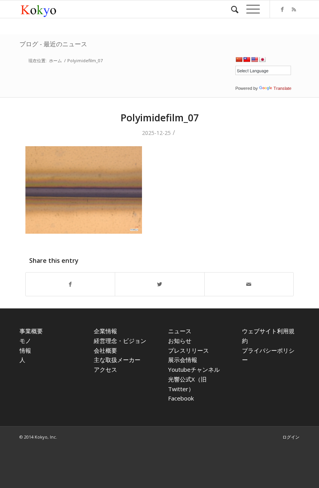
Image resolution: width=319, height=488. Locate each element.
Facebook (181, 398)
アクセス (105, 369)
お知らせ (179, 341)
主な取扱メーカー (117, 360)
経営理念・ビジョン (120, 341)
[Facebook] (282, 9)
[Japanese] (262, 59)
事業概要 (31, 331)
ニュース (179, 331)
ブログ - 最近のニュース (53, 44)
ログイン (291, 437)
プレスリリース (188, 350)
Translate (282, 88)
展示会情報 (182, 360)
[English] (254, 59)
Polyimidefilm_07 (160, 117)
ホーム (55, 60)
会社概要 (105, 350)
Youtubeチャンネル (194, 369)
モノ (25, 341)
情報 (25, 350)
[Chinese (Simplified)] (238, 59)
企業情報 (105, 331)
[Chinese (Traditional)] (246, 59)
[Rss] (294, 9)
